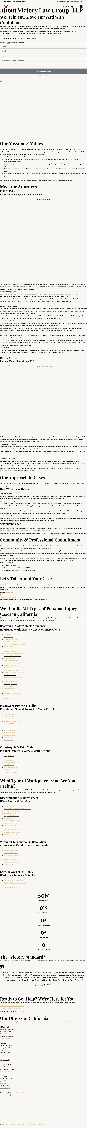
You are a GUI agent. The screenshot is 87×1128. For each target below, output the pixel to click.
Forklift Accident (9, 691)
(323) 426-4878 (9, 592)
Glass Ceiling (8, 823)
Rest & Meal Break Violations (13, 832)
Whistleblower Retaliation (12, 855)
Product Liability (9, 760)
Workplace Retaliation (11, 853)
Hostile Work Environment (12, 821)
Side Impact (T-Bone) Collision (13, 672)
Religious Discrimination (11, 816)
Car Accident (8, 634)
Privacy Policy (20, 1124)
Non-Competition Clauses (12, 862)
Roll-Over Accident (10, 675)
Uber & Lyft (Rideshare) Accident (14, 644)
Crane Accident (9, 688)
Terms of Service (31, 1124)
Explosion (7, 698)
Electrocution (8, 696)
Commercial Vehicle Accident (13, 653)
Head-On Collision (9, 665)
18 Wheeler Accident (10, 639)
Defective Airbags (9, 762)
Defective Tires (9, 765)
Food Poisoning (9, 723)
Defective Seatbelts (10, 767)
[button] (81, 6)
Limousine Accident (10, 651)
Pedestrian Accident (10, 728)
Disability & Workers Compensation (15, 883)
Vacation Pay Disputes (11, 834)
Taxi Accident (8, 649)
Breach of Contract (10, 859)
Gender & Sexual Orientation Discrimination (17, 809)
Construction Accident (11, 681)
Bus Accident (8, 646)
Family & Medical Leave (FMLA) (13, 880)
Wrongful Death (9, 756)
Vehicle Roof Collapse (11, 772)
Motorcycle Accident (10, 642)
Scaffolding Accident (10, 684)
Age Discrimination (10, 806)
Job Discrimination (10, 825)
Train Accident (8, 737)
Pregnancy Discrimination (12, 811)
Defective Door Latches (11, 770)
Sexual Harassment (10, 818)
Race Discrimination (10, 813)
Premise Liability (9, 714)
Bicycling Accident (10, 730)
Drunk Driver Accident (11, 660)
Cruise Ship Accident (10, 735)
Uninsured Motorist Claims (12, 656)
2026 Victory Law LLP (8, 1124)
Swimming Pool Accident (12, 719)
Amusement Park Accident (12, 721)
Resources (40, 1124)
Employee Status (9, 864)
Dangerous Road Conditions (13, 677)
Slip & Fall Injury (9, 716)
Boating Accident (9, 733)
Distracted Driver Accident (12, 663)
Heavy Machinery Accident (12, 693)
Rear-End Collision (10, 668)
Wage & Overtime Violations (13, 830)
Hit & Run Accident (10, 658)
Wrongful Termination (11, 850)
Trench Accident (9, 686)
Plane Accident (8, 740)
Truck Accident (8, 637)
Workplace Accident (10, 887)
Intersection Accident (11, 670)
